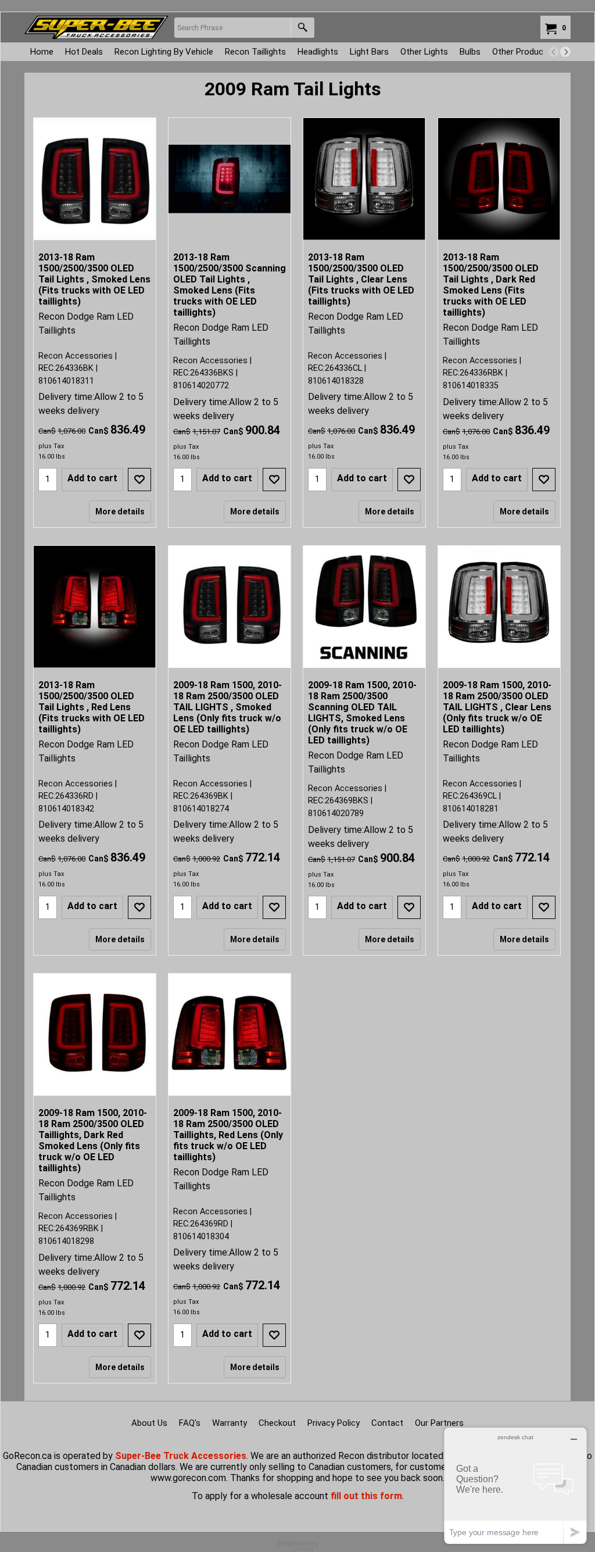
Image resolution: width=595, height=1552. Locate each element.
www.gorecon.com (188, 1477)
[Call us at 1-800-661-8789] (96, 27)
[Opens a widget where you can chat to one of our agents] (515, 1485)
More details (120, 511)
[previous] (554, 52)
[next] (565, 52)
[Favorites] (139, 480)
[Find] (302, 27)
